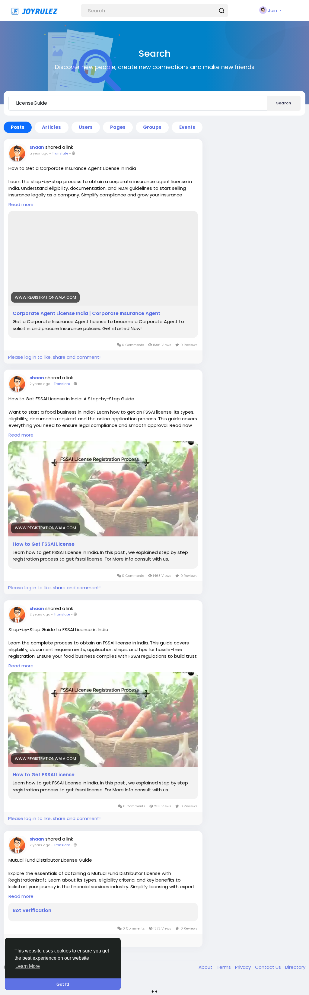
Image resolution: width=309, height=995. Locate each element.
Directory (295, 967)
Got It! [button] (62, 984)
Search (283, 103)
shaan (37, 147)
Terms (224, 967)
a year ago (39, 153)
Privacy (243, 967)
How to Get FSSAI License (44, 544)
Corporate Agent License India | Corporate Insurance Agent (86, 313)
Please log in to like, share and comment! (54, 357)
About (206, 967)
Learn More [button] (27, 966)
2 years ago (40, 383)
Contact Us (268, 967)
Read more (20, 204)
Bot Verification (32, 910)
